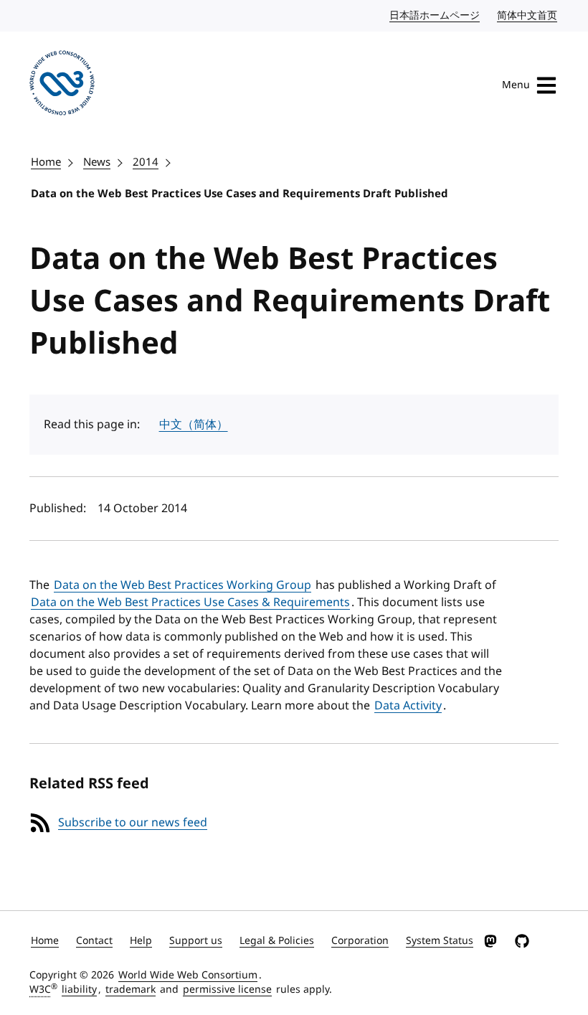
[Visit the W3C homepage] (62, 85)
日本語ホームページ (435, 15)
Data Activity (408, 705)
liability (79, 989)
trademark (130, 989)
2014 (145, 162)
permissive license (227, 989)
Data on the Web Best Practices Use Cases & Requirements (190, 602)
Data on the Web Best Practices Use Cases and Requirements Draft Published (239, 194)
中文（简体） (193, 424)
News (96, 162)
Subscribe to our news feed (132, 822)
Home (46, 162)
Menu (516, 85)
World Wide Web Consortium (187, 975)
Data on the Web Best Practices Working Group (182, 585)
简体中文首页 (528, 15)
